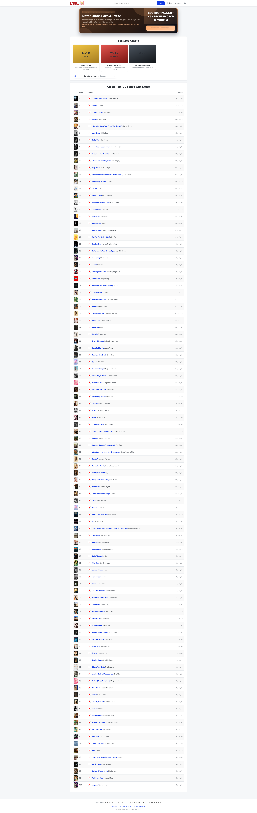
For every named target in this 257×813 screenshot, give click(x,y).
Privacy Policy (139, 806)
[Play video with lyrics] (89, 98)
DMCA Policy (127, 806)
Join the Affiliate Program (160, 28)
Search (161, 3)
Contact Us (116, 806)
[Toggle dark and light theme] (185, 3)
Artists (169, 3)
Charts (178, 3)
